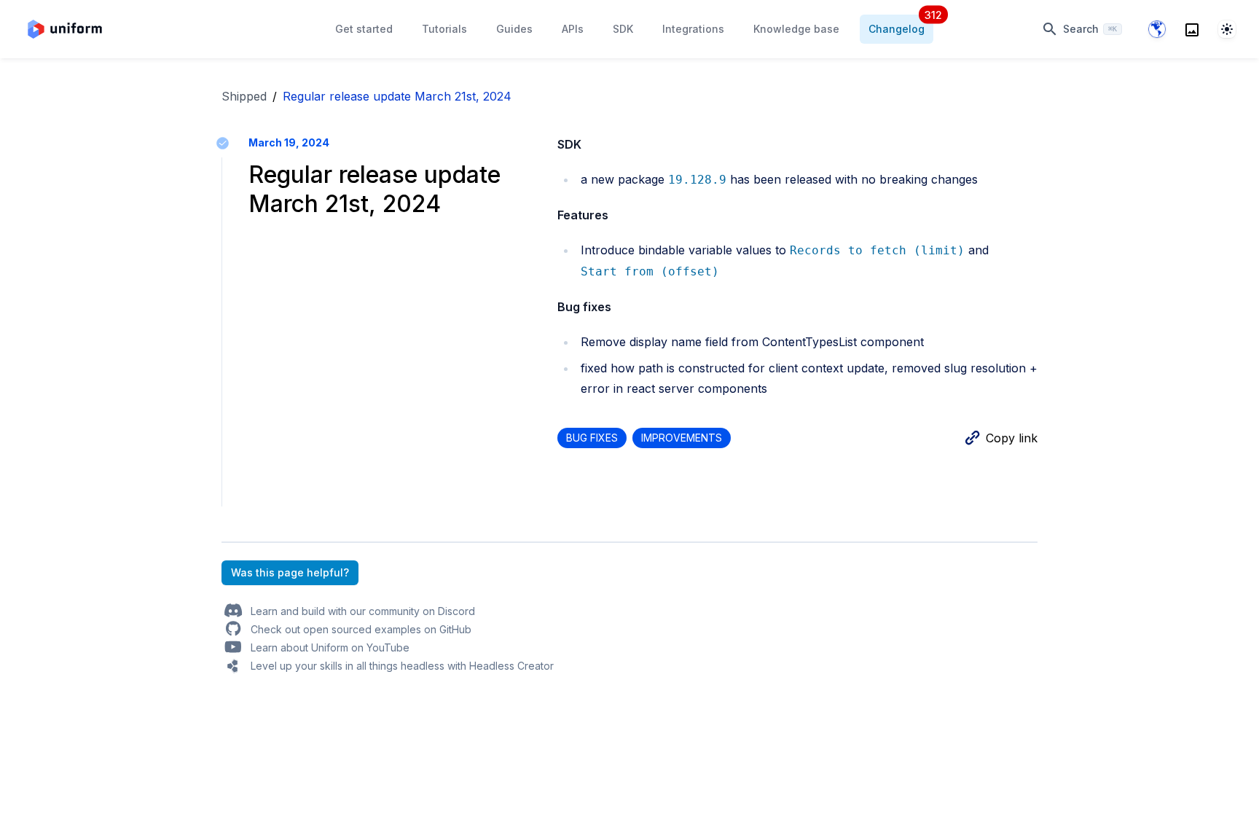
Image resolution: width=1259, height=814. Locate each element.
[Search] (1192, 29)
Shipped (244, 96)
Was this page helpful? (290, 572)
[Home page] (64, 29)
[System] (1227, 29)
